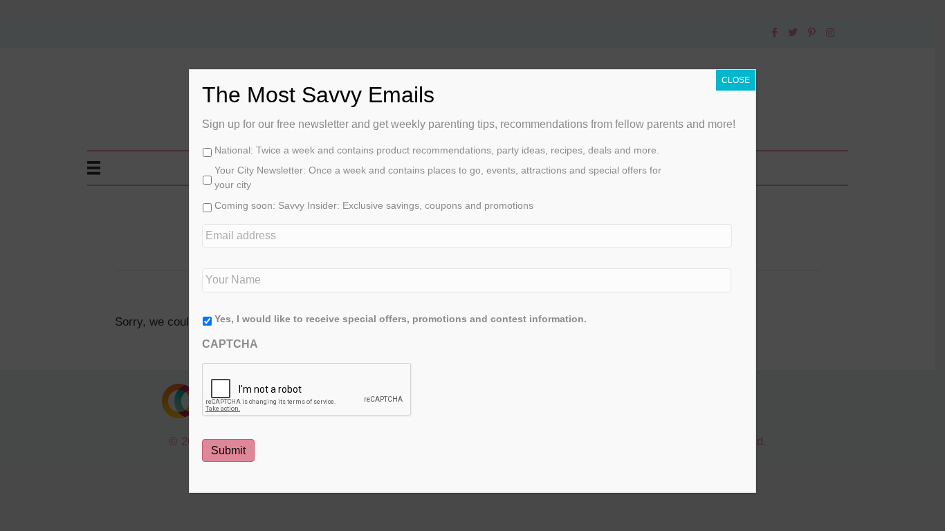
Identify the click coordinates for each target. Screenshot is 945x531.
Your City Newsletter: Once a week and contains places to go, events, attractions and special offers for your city (437, 177)
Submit (228, 450)
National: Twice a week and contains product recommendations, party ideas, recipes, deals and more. (436, 150)
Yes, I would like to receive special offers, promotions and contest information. (400, 318)
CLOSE (736, 80)
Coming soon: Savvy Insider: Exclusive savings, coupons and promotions (373, 205)
